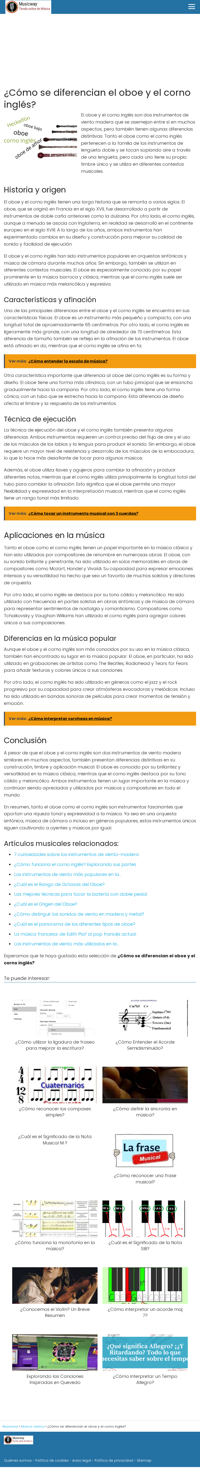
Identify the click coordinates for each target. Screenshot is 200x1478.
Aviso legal (81, 1460)
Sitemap (144, 1460)
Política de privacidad (114, 1460)
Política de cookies (52, 1460)
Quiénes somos (18, 1460)
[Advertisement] (100, 50)
